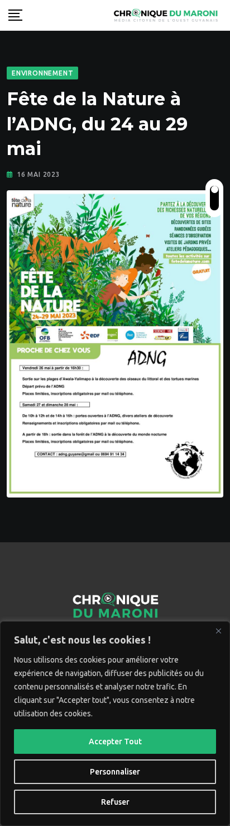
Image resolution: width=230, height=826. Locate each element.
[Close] (218, 630)
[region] (115, 723)
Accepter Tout (115, 741)
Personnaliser (115, 771)
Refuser (115, 801)
